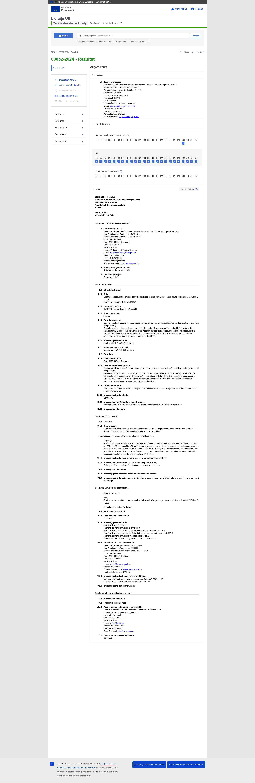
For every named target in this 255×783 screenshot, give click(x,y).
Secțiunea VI (61, 141)
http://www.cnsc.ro (126, 631)
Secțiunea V (60, 134)
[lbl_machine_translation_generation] (121, 171)
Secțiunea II (60, 121)
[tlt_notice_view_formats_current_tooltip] (196, 189)
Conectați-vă (181, 9)
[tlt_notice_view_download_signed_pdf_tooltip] (183, 143)
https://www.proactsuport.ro (130, 569)
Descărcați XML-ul (68, 80)
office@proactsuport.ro (120, 564)
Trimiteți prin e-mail (68, 96)
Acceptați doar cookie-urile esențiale (186, 764)
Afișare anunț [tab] (58, 68)
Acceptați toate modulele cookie (149, 764)
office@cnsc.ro (117, 623)
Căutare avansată (104, 42)
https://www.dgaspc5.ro (129, 117)
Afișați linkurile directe (69, 85)
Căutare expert (120, 42)
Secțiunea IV (61, 128)
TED (53, 52)
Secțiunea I (60, 114)
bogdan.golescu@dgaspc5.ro (122, 106)
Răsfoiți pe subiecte (138, 42)
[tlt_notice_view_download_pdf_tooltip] (96, 161)
